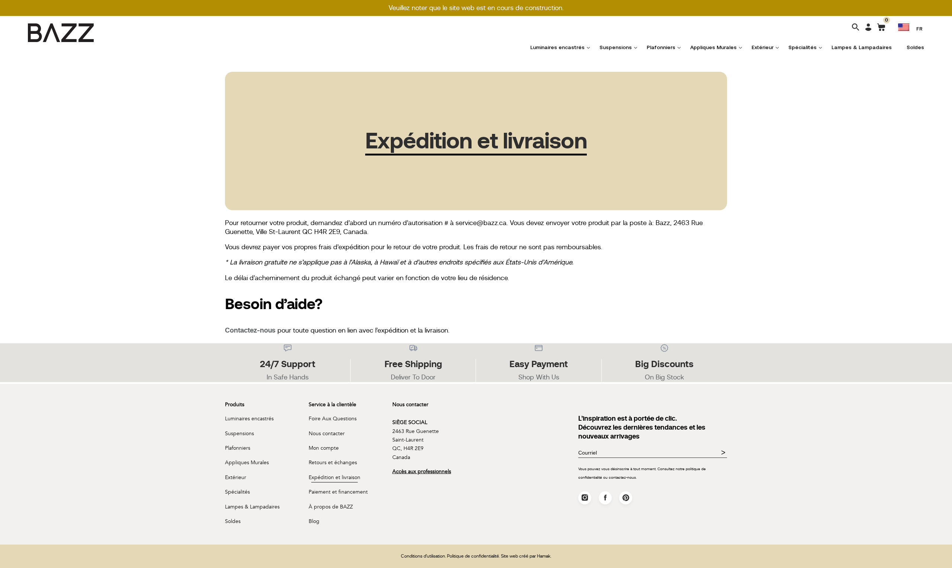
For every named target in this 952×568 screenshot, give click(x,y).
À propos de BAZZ (331, 507)
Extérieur (763, 47)
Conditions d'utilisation (423, 556)
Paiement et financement (338, 492)
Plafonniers (661, 47)
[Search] (855, 27)
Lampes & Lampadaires (862, 47)
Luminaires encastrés (557, 47)
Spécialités (802, 47)
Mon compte (324, 448)
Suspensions (615, 47)
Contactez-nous (250, 330)
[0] (881, 28)
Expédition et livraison (334, 477)
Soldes (915, 47)
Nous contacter (327, 433)
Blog (314, 521)
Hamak (543, 556)
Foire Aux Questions (333, 418)
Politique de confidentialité (473, 556)
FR (919, 28)
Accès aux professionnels (421, 471)
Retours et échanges (333, 462)
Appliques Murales (713, 47)
